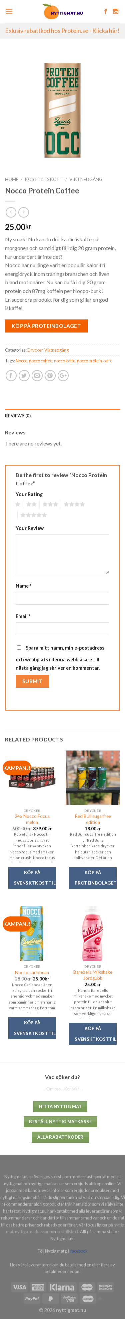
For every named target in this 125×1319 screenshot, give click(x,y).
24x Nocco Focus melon (32, 819)
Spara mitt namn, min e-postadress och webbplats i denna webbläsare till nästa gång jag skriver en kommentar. (60, 658)
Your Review (30, 528)
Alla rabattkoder (60, 1137)
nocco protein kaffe (94, 360)
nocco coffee (40, 360)
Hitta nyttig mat (60, 1106)
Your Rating (29, 494)
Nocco (21, 360)
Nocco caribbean (32, 972)
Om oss (53, 1088)
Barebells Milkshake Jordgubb (92, 975)
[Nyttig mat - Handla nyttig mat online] (62, 11)
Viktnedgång (85, 179)
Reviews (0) (18, 415)
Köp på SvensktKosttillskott (35, 1028)
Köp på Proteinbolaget (46, 326)
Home (11, 179)
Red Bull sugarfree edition (93, 819)
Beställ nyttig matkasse (60, 1121)
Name (23, 586)
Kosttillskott (44, 179)
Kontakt (72, 1088)
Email (23, 616)
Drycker (35, 350)
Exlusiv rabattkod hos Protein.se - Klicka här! (62, 30)
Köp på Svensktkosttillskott (35, 878)
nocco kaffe (64, 360)
